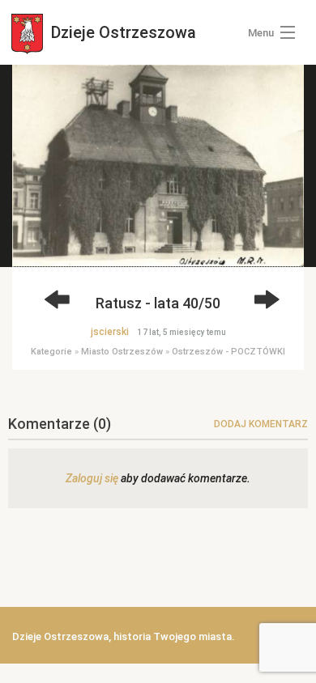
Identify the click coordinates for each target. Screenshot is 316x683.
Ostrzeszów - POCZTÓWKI (228, 351)
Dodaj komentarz (261, 424)
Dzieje (121, 32)
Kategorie (51, 351)
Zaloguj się (92, 478)
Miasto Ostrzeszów (122, 351)
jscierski (110, 331)
